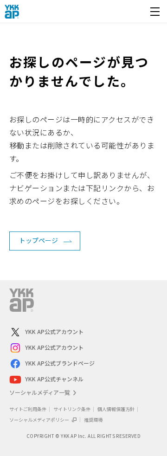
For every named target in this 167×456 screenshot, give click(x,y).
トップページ (38, 240)
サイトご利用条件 (27, 408)
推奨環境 (93, 419)
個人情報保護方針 (116, 408)
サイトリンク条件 (71, 408)
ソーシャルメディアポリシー (39, 419)
